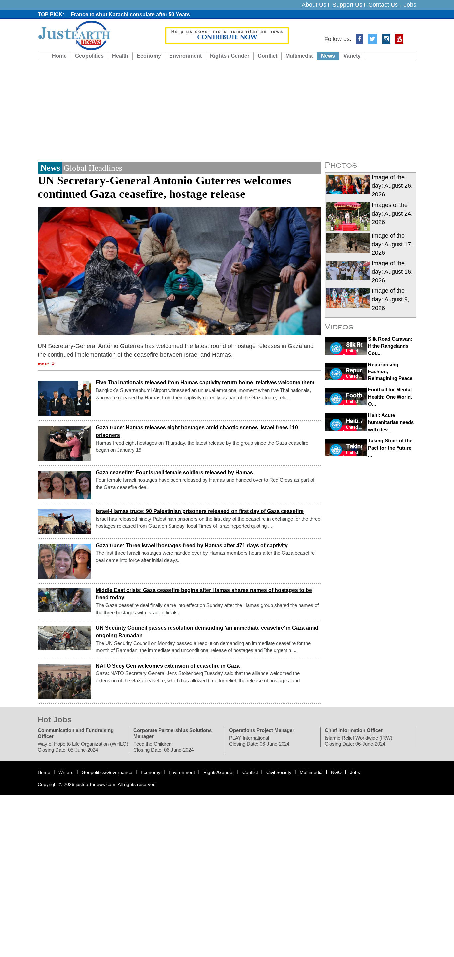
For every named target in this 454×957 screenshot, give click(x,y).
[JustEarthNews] (74, 35)
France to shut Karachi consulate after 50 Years (130, 14)
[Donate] (227, 35)
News (328, 56)
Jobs (410, 5)
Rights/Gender (218, 772)
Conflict (267, 56)
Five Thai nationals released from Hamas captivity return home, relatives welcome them (205, 383)
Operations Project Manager (261, 730)
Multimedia (299, 56)
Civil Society (278, 772)
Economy (149, 56)
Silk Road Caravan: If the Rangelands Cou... (390, 346)
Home (59, 56)
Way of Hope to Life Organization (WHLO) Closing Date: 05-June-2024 (83, 747)
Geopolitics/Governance (107, 772)
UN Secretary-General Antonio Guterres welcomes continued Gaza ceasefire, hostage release (164, 187)
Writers (65, 772)
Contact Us (383, 5)
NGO (336, 772)
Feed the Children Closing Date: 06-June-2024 (163, 747)
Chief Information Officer (354, 730)
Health (120, 56)
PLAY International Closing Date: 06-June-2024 (259, 741)
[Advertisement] (227, 110)
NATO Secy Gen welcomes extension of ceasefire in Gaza (168, 666)
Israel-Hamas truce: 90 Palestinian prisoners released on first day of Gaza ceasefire (200, 511)
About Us (314, 5)
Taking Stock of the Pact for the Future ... (390, 448)
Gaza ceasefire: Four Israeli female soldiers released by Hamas (174, 473)
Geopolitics (89, 56)
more (44, 363)
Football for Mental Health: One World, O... (390, 397)
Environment (185, 56)
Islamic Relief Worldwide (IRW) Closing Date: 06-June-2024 (358, 741)
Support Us (347, 5)
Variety (352, 56)
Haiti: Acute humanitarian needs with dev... (391, 422)
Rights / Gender (229, 56)
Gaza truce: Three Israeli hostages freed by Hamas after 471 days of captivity (192, 545)
